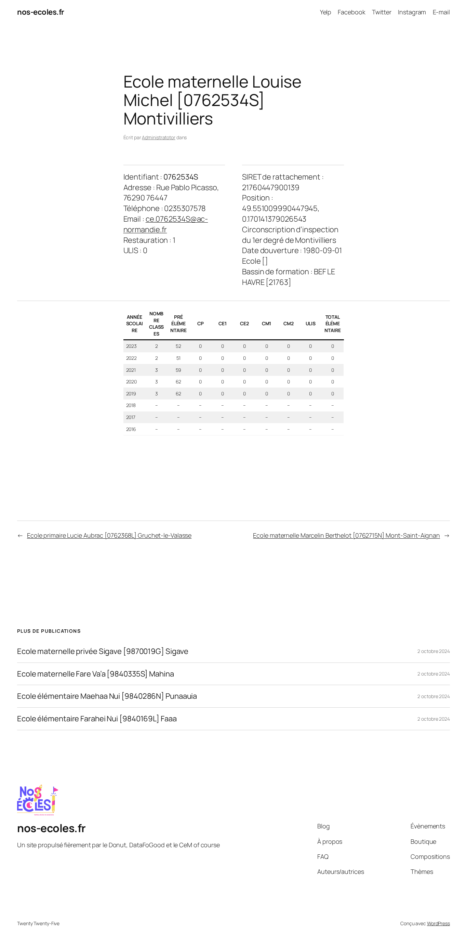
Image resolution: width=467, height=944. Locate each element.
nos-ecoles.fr (40, 12)
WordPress (438, 923)
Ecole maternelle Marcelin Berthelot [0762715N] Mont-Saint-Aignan (346, 535)
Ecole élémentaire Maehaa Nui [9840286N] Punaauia (107, 696)
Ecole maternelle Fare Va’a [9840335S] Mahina (95, 674)
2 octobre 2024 (433, 651)
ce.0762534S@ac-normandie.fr (165, 224)
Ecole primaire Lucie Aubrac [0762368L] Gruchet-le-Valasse (109, 535)
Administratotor (158, 137)
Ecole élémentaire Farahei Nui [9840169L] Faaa (97, 718)
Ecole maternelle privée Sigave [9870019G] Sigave (102, 651)
